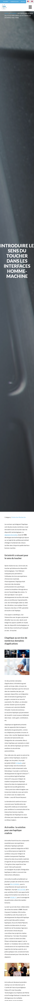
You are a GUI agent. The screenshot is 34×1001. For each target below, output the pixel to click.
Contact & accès (14, 1)
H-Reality (19, 763)
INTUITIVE (21, 889)
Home (7, 13)
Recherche (22, 517)
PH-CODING (14, 884)
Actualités (5, 1)
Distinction (15, 517)
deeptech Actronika (11, 535)
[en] (32, 1)
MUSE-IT (13, 897)
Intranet (23, 1)
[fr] (28, 1)
